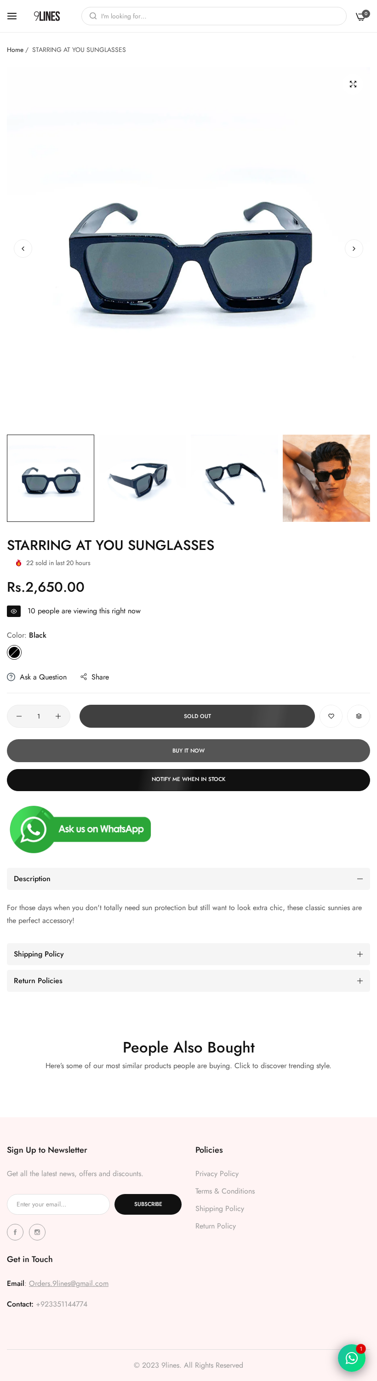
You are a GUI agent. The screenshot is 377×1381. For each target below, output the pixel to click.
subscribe (148, 1204)
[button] (354, 248)
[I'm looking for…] (90, 16)
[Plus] (58, 716)
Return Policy (215, 1226)
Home (15, 49)
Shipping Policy (219, 1208)
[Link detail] (16, 1232)
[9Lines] (47, 16)
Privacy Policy (217, 1173)
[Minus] (19, 716)
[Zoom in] (353, 84)
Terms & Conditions (225, 1191)
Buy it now (188, 751)
